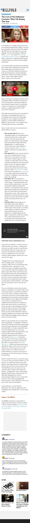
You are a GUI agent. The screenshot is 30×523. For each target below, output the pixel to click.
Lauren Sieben (6, 23)
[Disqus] (15, 456)
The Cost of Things (6, 14)
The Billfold (8, 10)
